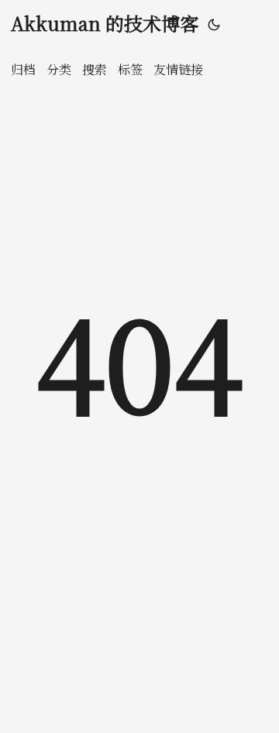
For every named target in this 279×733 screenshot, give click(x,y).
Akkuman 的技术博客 (104, 22)
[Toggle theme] (214, 23)
